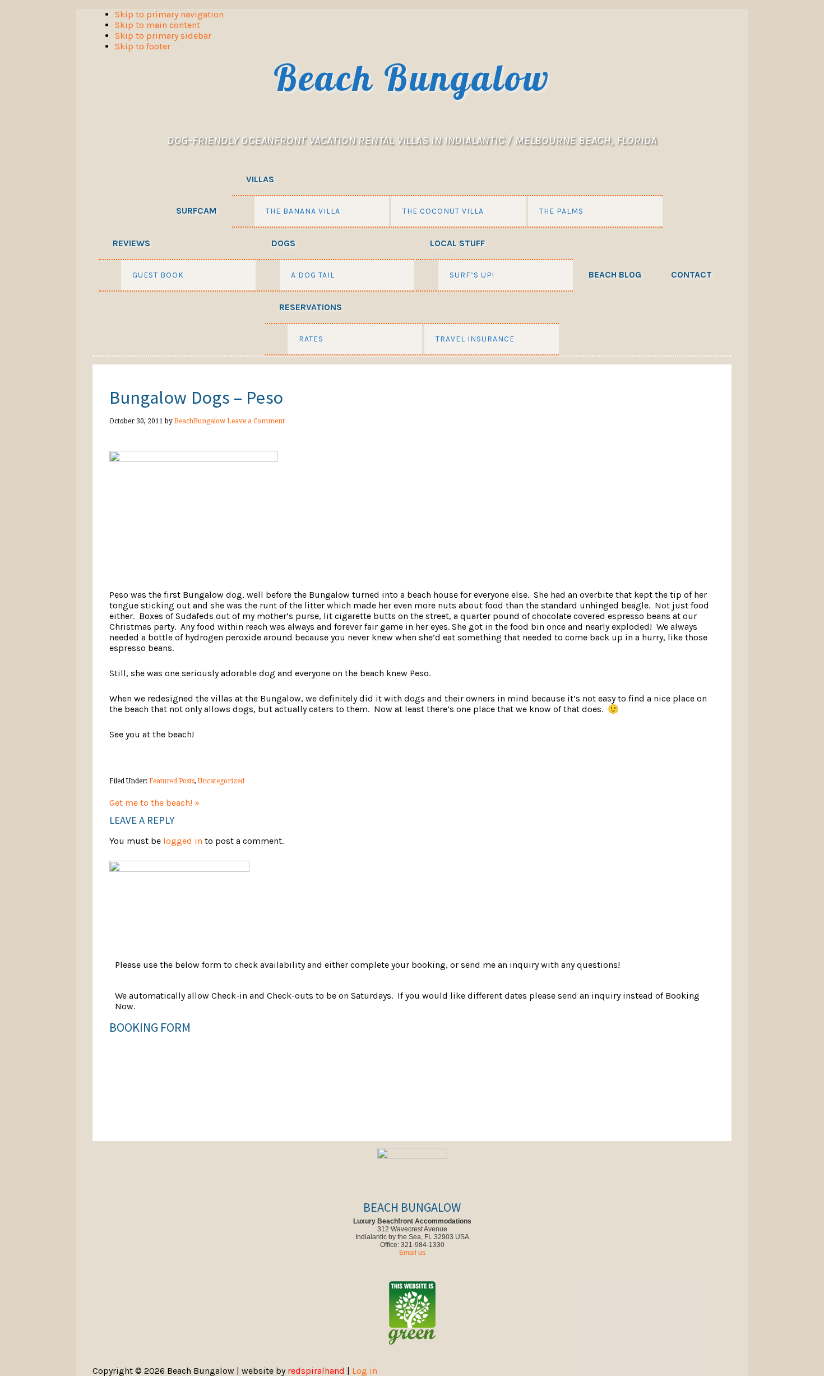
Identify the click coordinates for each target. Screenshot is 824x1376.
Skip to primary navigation (169, 14)
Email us (412, 1253)
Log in (364, 1370)
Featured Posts (172, 781)
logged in (182, 840)
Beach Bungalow (412, 77)
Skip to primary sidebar (163, 35)
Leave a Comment (256, 421)
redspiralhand (316, 1370)
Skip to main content (157, 25)
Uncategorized (221, 781)
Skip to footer (142, 46)
